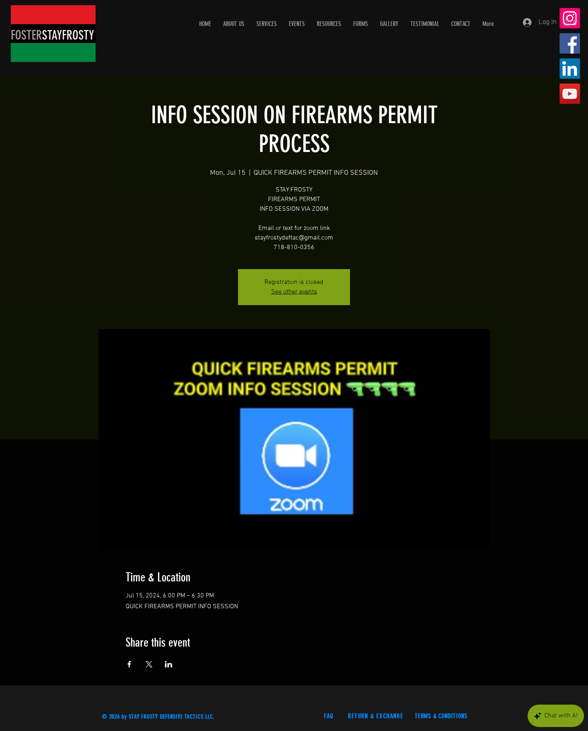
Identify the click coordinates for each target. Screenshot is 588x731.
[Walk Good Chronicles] (570, 94)
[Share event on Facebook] (129, 664)
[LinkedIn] (570, 68)
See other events (294, 292)
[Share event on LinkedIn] (168, 664)
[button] (572, 21)
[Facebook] (570, 43)
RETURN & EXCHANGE (377, 716)
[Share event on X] (149, 664)
